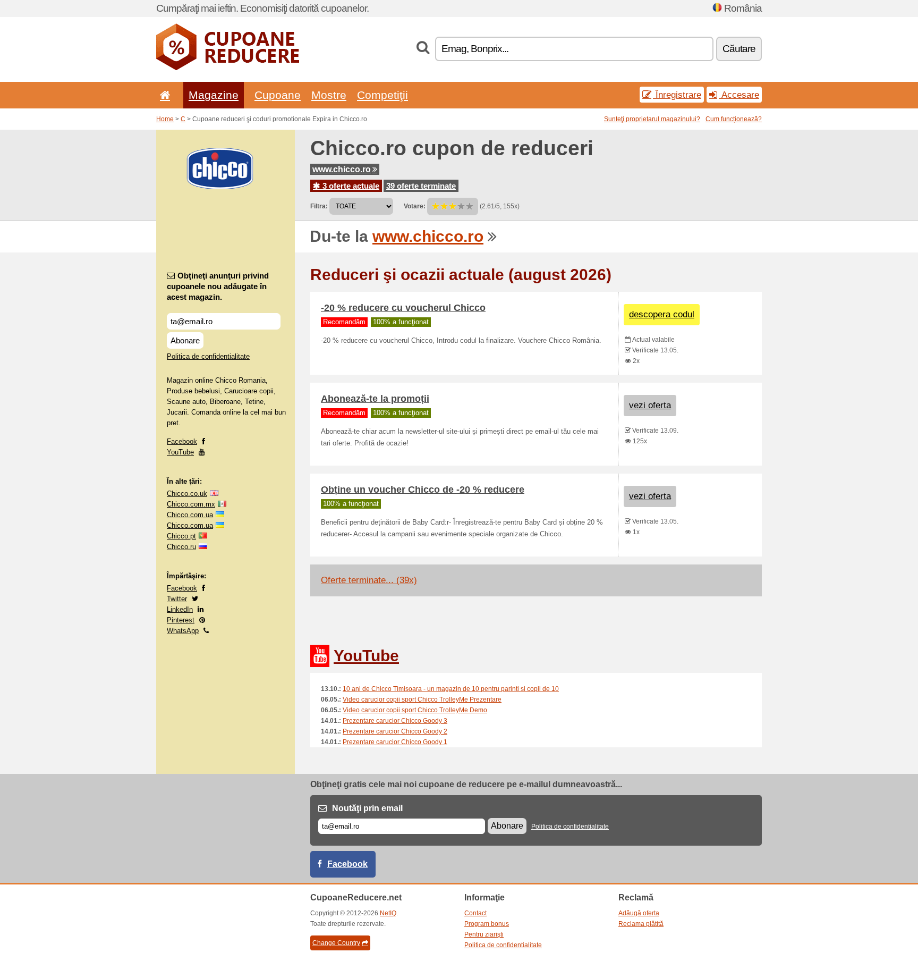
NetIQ (388, 913)
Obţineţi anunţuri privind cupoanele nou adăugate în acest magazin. (218, 286)
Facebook (182, 441)
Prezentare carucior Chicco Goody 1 (395, 742)
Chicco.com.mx (191, 504)
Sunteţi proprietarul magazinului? (652, 119)
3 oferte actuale (349, 185)
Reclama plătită (641, 924)
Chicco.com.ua (190, 515)
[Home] (163, 95)
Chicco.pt (181, 536)
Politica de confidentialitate (208, 356)
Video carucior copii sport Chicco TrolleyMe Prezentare (422, 699)
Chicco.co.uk (187, 494)
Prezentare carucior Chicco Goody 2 (395, 731)
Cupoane (277, 95)
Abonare (185, 340)
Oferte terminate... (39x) (369, 580)
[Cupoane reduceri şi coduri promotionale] (227, 68)
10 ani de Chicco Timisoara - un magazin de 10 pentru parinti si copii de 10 (451, 689)
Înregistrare (677, 94)
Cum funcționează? (734, 119)
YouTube (180, 452)
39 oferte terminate (421, 185)
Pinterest (180, 620)
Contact (475, 913)
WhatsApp (183, 631)
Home (165, 119)
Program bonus (486, 924)
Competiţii (382, 95)
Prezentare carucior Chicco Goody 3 (395, 720)
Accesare (739, 94)
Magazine (214, 95)
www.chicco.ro (341, 169)
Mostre (328, 95)
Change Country (336, 943)
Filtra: (319, 206)
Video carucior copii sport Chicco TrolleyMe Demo (415, 710)
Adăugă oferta (638, 913)
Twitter (177, 599)
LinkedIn (180, 609)
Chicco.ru (181, 547)
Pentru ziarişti (484, 934)
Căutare (738, 48)
